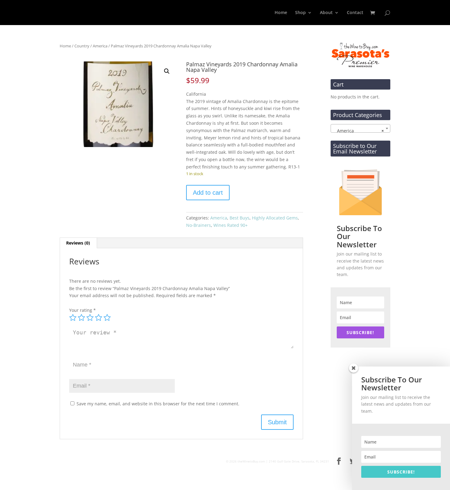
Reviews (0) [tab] (78, 243)
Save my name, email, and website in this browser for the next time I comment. (158, 404)
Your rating (82, 310)
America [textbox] (358, 131)
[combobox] (360, 128)
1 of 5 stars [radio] (73, 317)
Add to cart (208, 192)
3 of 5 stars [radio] (90, 317)
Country (81, 46)
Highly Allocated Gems (275, 218)
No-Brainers (198, 225)
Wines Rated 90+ (230, 225)
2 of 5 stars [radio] (81, 317)
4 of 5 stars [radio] (98, 317)
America (100, 46)
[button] (166, 71)
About (326, 12)
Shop (300, 12)
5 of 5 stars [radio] (107, 317)
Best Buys (239, 218)
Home (281, 12)
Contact (355, 12)
